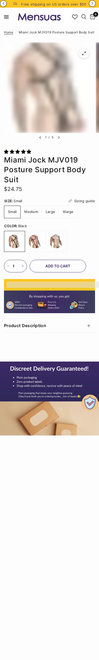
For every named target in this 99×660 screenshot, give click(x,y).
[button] (18, 151)
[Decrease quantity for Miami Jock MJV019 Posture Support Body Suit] (8, 266)
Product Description (25, 325)
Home (8, 32)
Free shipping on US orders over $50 (53, 4)
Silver (56, 241)
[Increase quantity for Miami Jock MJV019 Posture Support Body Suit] (23, 266)
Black (14, 241)
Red (35, 241)
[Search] (83, 17)
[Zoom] (84, 53)
